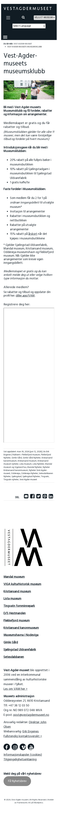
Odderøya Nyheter (29, 473)
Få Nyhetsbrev (17, 781)
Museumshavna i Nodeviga (21, 635)
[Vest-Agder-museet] (28, 8)
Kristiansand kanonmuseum (21, 627)
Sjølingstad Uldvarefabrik (20, 649)
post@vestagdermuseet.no (31, 715)
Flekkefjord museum (31, 454)
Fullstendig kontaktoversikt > (23, 736)
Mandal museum (14, 576)
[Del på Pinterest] (45, 497)
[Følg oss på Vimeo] (23, 747)
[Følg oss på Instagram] (15, 747)
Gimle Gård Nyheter (32, 458)
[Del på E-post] (26, 497)
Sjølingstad (17, 476)
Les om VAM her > (15, 689)
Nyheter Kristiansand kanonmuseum (27, 469)
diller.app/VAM (25, 295)
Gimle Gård (17, 458)
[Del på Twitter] (38, 497)
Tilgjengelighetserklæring (20, 759)
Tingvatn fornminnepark (19, 606)
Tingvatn (45, 476)
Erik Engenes (30, 731)
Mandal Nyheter (34, 467)
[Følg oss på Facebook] (7, 747)
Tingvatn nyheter (11, 479)
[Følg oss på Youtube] (31, 747)
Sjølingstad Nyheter (31, 476)
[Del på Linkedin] (51, 497)
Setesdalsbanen (14, 657)
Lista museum (25, 464)
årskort (32, 234)
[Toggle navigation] (8, 17)
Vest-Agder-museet (28, 479)
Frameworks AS (24, 802)
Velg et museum (44, 18)
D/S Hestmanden (15, 613)
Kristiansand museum (27, 461)
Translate (36, 30)
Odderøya (15, 473)
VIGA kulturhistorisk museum (22, 584)
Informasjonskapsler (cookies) (23, 754)
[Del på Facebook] (32, 497)
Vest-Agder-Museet (22, 44)
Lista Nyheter (38, 464)
